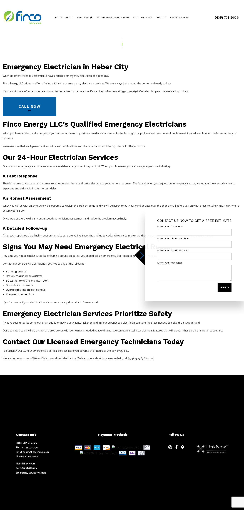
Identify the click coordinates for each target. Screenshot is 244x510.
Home (58, 17)
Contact (161, 17)
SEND (224, 287)
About (70, 17)
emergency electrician (79, 76)
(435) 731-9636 (227, 17)
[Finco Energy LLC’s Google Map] (182, 447)
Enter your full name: (170, 226)
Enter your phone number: (173, 238)
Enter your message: (169, 262)
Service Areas (179, 17)
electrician (123, 255)
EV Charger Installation (113, 17)
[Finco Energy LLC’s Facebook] (176, 447)
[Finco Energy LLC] (22, 17)
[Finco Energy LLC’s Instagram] (170, 447)
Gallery (146, 17)
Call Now (30, 106)
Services (83, 17)
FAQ (135, 17)
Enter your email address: (172, 250)
